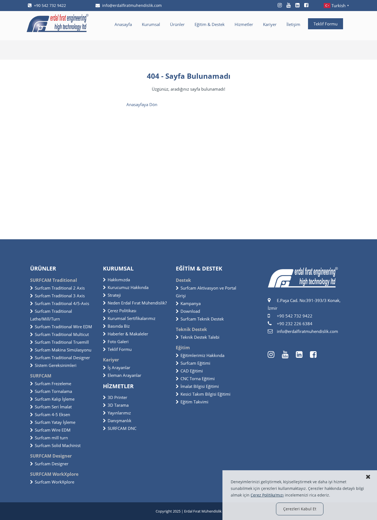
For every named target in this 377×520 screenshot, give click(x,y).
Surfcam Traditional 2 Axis (60, 288)
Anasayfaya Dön (141, 104)
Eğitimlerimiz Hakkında (202, 355)
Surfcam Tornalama (53, 391)
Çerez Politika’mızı (267, 495)
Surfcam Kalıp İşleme (55, 399)
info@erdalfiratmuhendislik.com (132, 5)
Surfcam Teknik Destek (202, 319)
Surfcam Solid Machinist (58, 445)
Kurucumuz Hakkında (128, 287)
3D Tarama (118, 405)
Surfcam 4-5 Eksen (52, 414)
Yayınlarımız (119, 413)
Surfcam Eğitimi (195, 363)
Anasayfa (123, 24)
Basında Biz (119, 326)
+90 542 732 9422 (50, 5)
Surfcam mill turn (51, 437)
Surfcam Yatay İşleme (55, 422)
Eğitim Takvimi (194, 402)
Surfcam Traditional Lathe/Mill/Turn (51, 315)
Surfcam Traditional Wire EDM (63, 326)
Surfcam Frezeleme (53, 383)
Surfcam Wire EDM (53, 430)
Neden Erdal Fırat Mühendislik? (137, 303)
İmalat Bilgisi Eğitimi (199, 386)
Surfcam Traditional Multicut (62, 334)
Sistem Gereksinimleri (55, 365)
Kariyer (270, 24)
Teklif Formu (326, 24)
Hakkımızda (119, 279)
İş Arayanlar (119, 367)
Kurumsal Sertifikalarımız (131, 318)
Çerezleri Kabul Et (299, 508)
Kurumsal (151, 24)
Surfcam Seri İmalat (53, 406)
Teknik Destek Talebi (199, 337)
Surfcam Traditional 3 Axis (60, 295)
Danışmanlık (119, 420)
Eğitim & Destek (210, 24)
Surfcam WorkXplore (54, 482)
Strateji (114, 295)
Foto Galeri (118, 341)
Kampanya (190, 303)
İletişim (293, 24)
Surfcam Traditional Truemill (62, 342)
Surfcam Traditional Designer (62, 357)
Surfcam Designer (51, 463)
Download (190, 311)
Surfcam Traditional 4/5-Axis (62, 303)
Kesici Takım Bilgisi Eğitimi (205, 394)
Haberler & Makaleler (128, 334)
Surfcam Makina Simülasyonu (63, 350)
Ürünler (177, 24)
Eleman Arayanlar (124, 375)
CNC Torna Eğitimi (197, 378)
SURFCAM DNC (122, 428)
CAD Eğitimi (191, 371)
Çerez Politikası (122, 310)
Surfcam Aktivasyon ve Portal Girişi (206, 291)
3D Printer (117, 397)
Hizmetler (244, 24)
